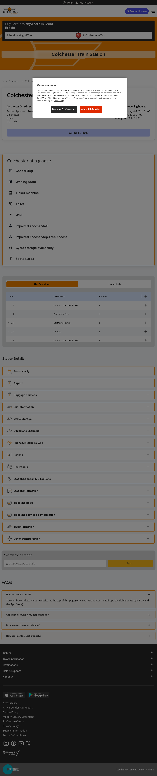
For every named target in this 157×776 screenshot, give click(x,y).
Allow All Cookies (91, 109)
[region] (80, 98)
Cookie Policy (59, 101)
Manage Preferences (64, 109)
